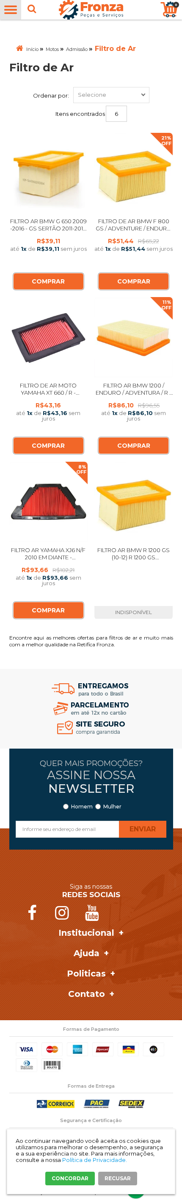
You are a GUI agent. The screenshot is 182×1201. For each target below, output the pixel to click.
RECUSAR (118, 1178)
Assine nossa (91, 782)
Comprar (48, 281)
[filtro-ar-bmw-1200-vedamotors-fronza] (133, 502)
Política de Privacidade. (94, 1159)
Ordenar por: (51, 95)
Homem (82, 807)
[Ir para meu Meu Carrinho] (169, 9)
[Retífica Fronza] (91, 10)
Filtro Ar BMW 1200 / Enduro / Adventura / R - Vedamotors (133, 392)
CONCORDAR (70, 1178)
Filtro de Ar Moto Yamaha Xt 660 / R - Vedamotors (48, 392)
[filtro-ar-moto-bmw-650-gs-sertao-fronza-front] (48, 173)
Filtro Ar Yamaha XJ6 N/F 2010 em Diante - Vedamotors (48, 557)
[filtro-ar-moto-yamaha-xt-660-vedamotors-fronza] (48, 337)
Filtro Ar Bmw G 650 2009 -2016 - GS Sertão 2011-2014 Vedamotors (48, 228)
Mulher (112, 807)
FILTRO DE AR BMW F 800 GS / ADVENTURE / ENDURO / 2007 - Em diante (134, 228)
